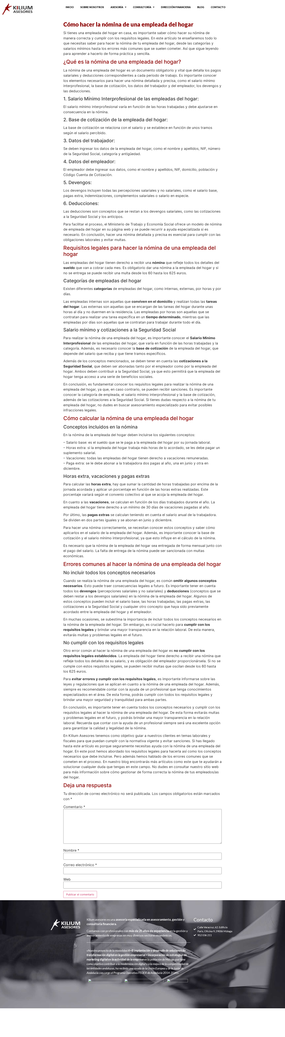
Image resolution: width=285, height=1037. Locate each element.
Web (67, 879)
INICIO (70, 7)
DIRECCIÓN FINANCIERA (176, 7)
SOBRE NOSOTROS (92, 7)
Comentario (74, 807)
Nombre (71, 850)
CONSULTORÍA (142, 7)
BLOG (200, 7)
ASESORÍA (117, 7)
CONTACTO (218, 7)
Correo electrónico (80, 865)
